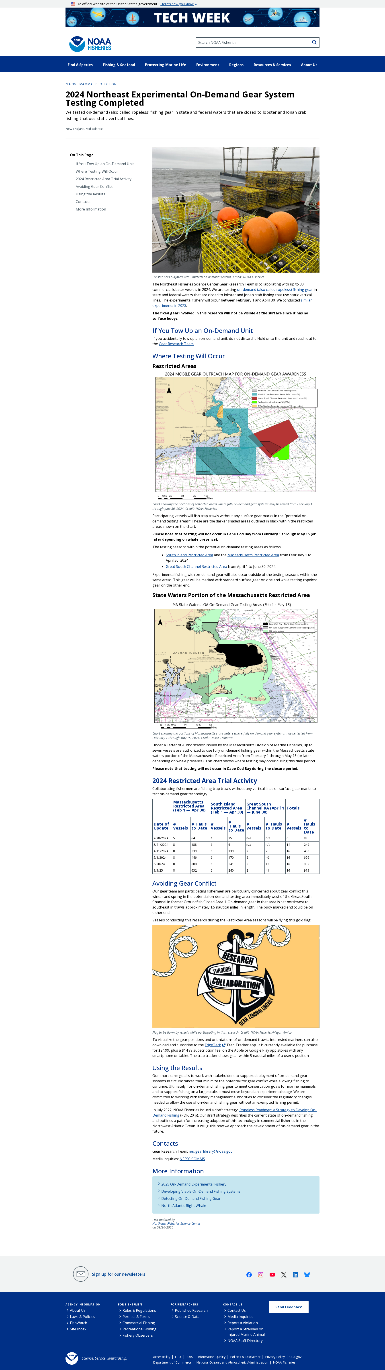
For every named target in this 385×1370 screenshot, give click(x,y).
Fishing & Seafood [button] (119, 64)
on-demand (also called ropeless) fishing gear (275, 289)
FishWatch (78, 1322)
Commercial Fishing (139, 1322)
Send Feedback (288, 1307)
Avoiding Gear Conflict (94, 186)
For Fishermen (130, 1304)
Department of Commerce (172, 1362)
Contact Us (232, 1304)
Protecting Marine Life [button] (165, 64)
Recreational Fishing (139, 1329)
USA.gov (295, 1357)
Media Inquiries (240, 1316)
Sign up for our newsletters (118, 1274)
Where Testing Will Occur (97, 171)
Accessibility (161, 1357)
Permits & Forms (136, 1316)
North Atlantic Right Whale (183, 1205)
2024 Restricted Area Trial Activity (103, 179)
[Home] (89, 42)
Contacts (83, 202)
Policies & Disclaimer (245, 1357)
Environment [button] (207, 64)
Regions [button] (236, 64)
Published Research (191, 1310)
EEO (178, 1357)
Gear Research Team (176, 343)
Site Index (78, 1329)
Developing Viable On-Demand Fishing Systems (200, 1191)
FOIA (189, 1357)
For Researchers (184, 1304)
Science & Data (187, 1316)
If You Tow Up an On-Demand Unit (105, 164)
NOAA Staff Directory (245, 1340)
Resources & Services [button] (272, 64)
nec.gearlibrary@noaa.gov (210, 1151)
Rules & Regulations (139, 1310)
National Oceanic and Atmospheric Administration (232, 1362)
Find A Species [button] (80, 64)
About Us (78, 1310)
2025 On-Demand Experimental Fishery (193, 1184)
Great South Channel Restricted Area (196, 566)
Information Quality (211, 1357)
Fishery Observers (138, 1335)
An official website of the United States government (136, 4)
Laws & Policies (82, 1316)
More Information (91, 209)
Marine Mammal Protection (91, 84)
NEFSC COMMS (192, 1158)
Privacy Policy (275, 1357)
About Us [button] (309, 64)
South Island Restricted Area (189, 554)
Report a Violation (242, 1322)
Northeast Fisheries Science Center (176, 1224)
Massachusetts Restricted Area (253, 554)
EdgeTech (213, 1044)
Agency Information (83, 1304)
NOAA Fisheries (284, 1362)
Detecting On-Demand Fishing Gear (191, 1198)
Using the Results (90, 194)
